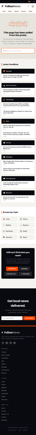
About (3, 408)
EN (29, 1)
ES (34, 1)
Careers (3, 417)
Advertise (4, 420)
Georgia (3, 352)
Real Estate (4, 393)
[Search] (28, 6)
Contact (3, 411)
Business (23, 11)
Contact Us (11, 274)
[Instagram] (10, 342)
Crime (4, 11)
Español (24, 269)
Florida (3, 364)
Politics (10, 11)
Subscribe (29, 318)
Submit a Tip (5, 414)
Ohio (2, 361)
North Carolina (5, 355)
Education (4, 399)
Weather (17, 11)
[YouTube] (14, 342)
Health (30, 11)
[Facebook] (6, 342)
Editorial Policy (12, 430)
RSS (20, 430)
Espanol (25, 430)
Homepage (12, 268)
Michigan (4, 367)
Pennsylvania (5, 370)
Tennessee (4, 358)
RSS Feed (26, 274)
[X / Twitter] (3, 342)
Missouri (3, 373)
